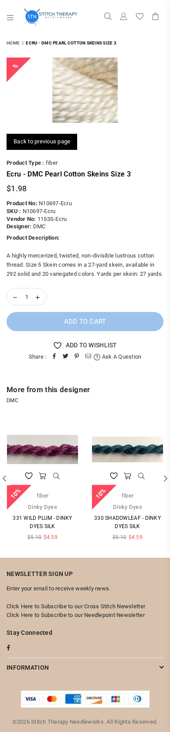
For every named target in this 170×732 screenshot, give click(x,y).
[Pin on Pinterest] (76, 357)
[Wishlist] (140, 17)
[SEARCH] (108, 17)
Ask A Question (121, 356)
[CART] (155, 17)
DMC (39, 226)
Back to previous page (42, 141)
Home (13, 43)
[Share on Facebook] (54, 357)
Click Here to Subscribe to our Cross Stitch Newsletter (76, 606)
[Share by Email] (88, 357)
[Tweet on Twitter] (65, 357)
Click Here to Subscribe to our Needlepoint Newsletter (76, 615)
